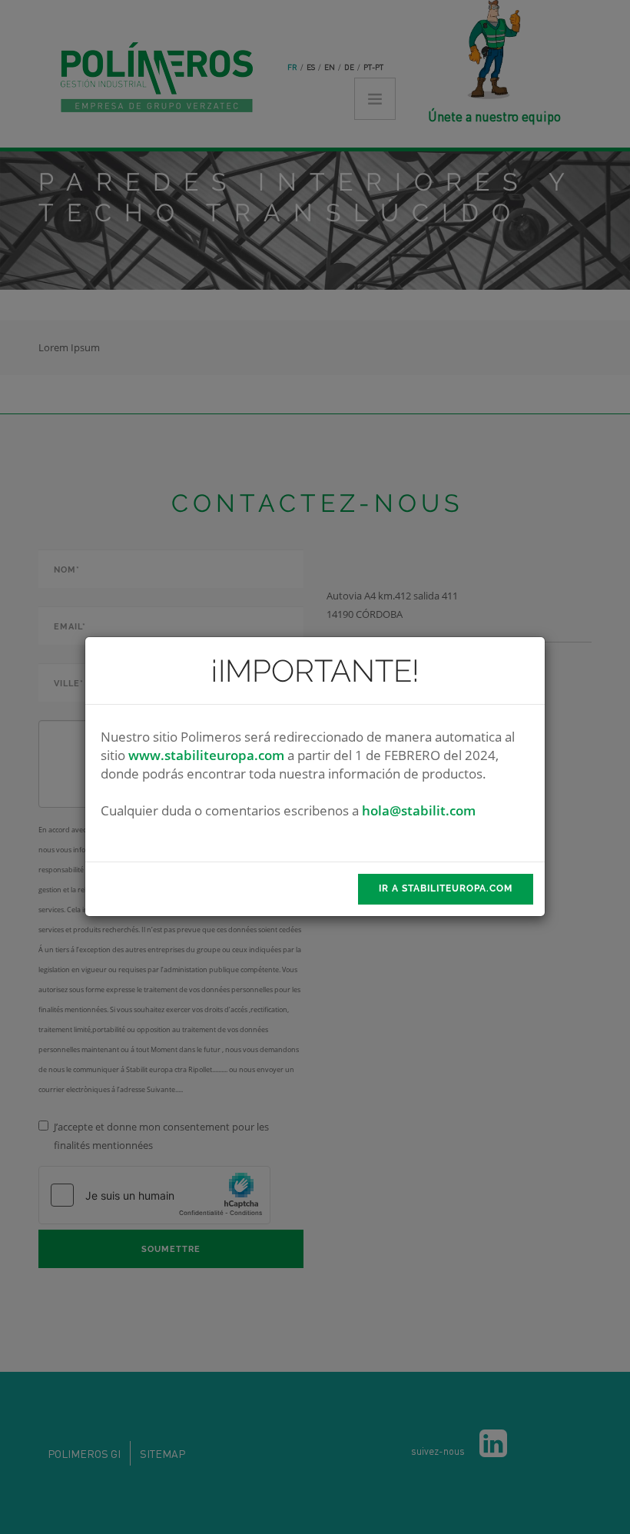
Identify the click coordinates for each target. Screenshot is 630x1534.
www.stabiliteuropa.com (206, 755)
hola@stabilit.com (419, 810)
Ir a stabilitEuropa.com (445, 888)
